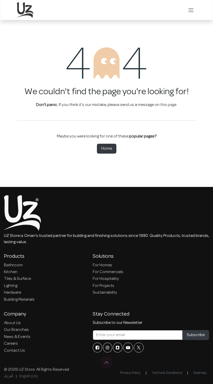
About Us (12, 323)
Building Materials (19, 299)
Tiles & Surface (17, 278)
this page (168, 105)
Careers (11, 343)
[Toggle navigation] (191, 10)
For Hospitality (106, 278)
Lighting (10, 285)
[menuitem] (8, 376)
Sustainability (105, 292)
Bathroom (13, 265)
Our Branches (16, 329)
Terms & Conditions (167, 373)
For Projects (103, 285)
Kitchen (10, 272)
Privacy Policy (130, 373)
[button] (106, 362)
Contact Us (14, 350)
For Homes (102, 265)
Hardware (12, 292)
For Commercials (108, 272)
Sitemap (200, 373)
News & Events (17, 336)
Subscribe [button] (196, 335)
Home (106, 148)
